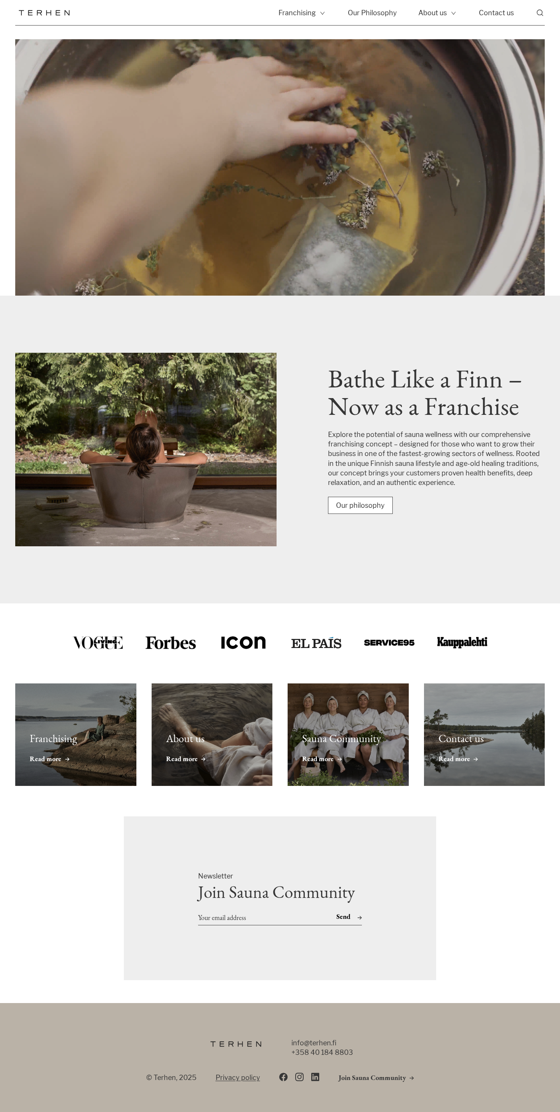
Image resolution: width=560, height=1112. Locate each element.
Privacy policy (238, 1078)
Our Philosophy (372, 13)
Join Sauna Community (372, 1078)
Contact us (496, 13)
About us (432, 13)
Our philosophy (360, 505)
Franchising (297, 13)
